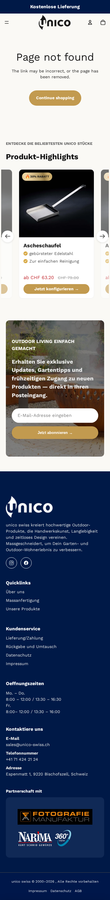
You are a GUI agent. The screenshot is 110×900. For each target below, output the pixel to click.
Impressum (17, 663)
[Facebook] (26, 562)
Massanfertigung (22, 600)
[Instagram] (11, 562)
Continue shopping (55, 97)
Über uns (15, 591)
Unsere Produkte (23, 608)
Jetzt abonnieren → (55, 432)
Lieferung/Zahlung (24, 638)
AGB (78, 891)
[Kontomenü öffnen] (90, 22)
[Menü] (6, 22)
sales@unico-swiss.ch (28, 744)
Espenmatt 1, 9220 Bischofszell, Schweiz (47, 774)
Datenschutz (18, 655)
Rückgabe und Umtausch (31, 646)
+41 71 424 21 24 (22, 759)
